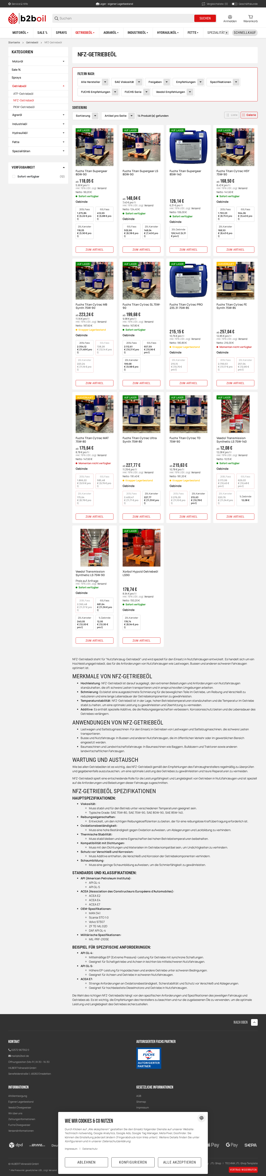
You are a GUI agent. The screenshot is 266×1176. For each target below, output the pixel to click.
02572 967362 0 (20, 1050)
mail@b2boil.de (20, 1056)
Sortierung (83, 116)
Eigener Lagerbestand (20, 1101)
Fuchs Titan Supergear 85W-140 (185, 172)
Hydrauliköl (20, 133)
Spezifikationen (220, 82)
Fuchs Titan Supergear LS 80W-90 (140, 172)
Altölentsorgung (17, 1096)
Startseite (14, 42)
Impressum (142, 1107)
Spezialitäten (21, 151)
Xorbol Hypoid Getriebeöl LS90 (140, 573)
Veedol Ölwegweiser (19, 1107)
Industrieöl (19, 124)
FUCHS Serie (133, 92)
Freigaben (155, 82)
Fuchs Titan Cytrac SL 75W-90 (141, 306)
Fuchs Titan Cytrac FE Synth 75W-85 (232, 306)
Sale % (16, 70)
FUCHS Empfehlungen (95, 92)
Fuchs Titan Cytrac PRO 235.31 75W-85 (186, 306)
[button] (231, 115)
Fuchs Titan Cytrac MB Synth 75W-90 (91, 306)
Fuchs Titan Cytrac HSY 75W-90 (233, 172)
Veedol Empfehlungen (170, 92)
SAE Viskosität (124, 82)
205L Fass (84, 214)
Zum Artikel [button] (95, 249)
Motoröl (17, 61)
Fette (15, 142)
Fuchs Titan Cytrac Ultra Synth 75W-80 (140, 439)
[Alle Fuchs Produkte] (148, 1058)
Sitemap (141, 1101)
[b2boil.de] (27, 18)
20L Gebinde (178, 233)
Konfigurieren (133, 1162)
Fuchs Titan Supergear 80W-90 (91, 172)
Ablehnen (86, 1162)
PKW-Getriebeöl (23, 107)
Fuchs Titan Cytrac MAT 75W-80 (92, 439)
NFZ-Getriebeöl (53, 42)
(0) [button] (217, 4)
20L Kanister (84, 231)
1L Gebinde (245, 498)
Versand (101, 188)
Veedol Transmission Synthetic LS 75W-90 (90, 573)
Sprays (16, 77)
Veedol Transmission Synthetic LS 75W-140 (232, 439)
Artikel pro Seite (116, 116)
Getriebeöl (32, 42)
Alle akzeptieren (179, 1162)
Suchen (205, 18)
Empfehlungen (186, 82)
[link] (165, 84)
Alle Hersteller (90, 82)
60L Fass (104, 214)
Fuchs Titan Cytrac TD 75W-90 (185, 439)
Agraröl (17, 115)
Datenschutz (90, 1149)
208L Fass (224, 481)
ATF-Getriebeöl (23, 94)
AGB (138, 1096)
